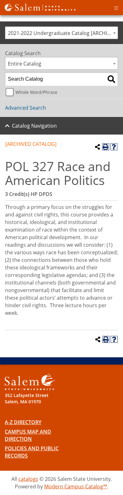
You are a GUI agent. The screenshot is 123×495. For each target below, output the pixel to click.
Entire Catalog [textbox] (24, 63)
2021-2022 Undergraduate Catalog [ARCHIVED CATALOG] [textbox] (63, 33)
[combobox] (61, 32)
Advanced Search (25, 107)
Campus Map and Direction (28, 435)
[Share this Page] (97, 146)
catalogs (28, 478)
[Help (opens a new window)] (113, 146)
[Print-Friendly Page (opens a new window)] (105, 146)
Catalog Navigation (34, 125)
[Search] (111, 79)
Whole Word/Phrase (36, 92)
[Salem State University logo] (40, 6)
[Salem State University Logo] (30, 382)
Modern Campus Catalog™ (75, 486)
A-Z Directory (23, 422)
